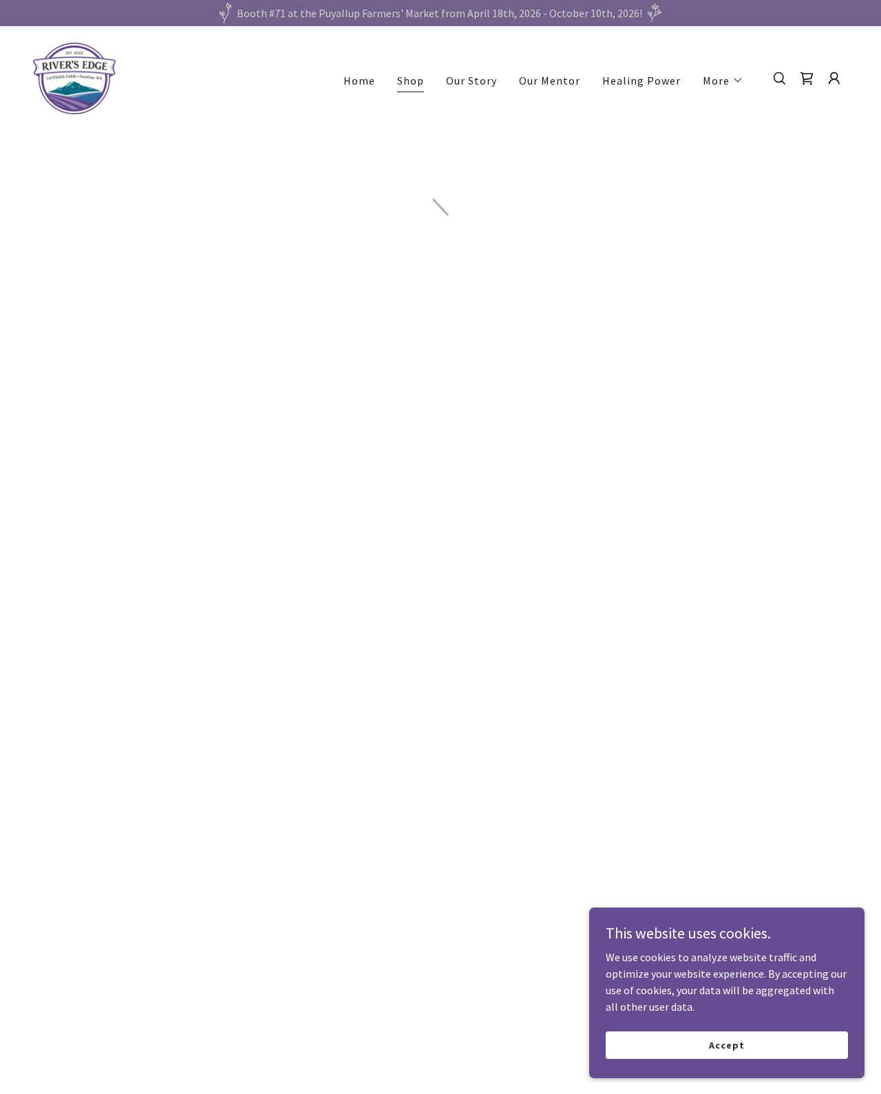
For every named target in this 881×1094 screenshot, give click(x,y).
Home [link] (359, 80)
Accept (726, 1044)
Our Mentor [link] (549, 80)
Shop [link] (410, 80)
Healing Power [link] (641, 80)
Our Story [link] (471, 80)
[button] (723, 80)
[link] (74, 77)
